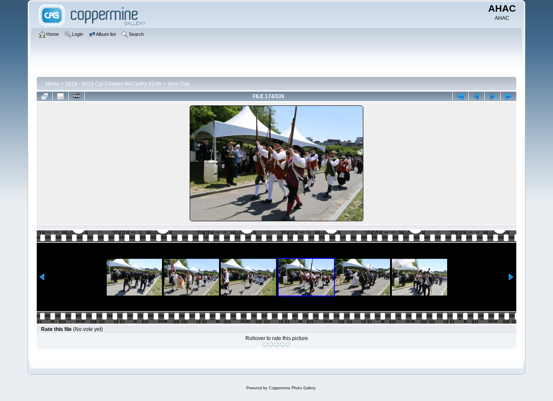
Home (52, 84)
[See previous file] (476, 96)
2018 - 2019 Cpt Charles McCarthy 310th (113, 84)
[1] (265, 344)
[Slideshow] (76, 96)
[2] (271, 344)
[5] (288, 344)
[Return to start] (460, 96)
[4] (282, 344)
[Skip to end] (508, 96)
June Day (178, 84)
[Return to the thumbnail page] (44, 96)
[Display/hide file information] (60, 96)
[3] (277, 344)
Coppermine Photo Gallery (292, 388)
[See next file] (492, 96)
